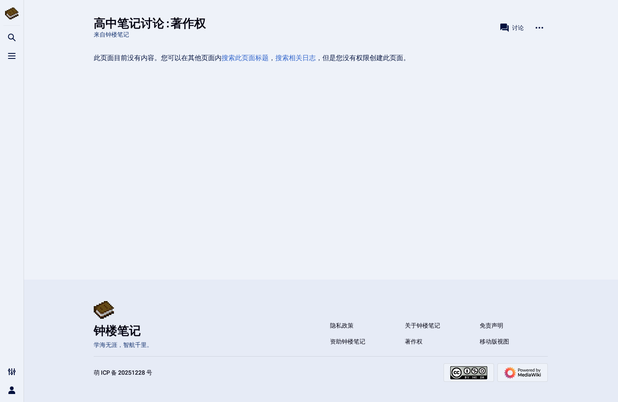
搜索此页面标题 (245, 58)
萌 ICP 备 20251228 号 (123, 372)
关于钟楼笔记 (422, 325)
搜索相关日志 (295, 58)
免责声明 (491, 325)
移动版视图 (494, 341)
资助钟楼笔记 (347, 341)
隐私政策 (342, 325)
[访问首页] (11, 13)
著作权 (414, 341)
